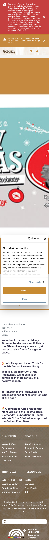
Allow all (24, 290)
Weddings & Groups (11, 492)
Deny (24, 299)
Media (28, 479)
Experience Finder (10, 488)
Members (29, 484)
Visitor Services (9, 456)
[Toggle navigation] (44, 51)
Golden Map (8, 448)
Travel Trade (31, 488)
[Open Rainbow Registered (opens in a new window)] (24, 533)
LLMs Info (6, 460)
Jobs (27, 492)
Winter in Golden (33, 456)
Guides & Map (9, 444)
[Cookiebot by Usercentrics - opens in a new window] (29, 239)
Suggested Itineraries (12, 479)
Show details (35, 282)
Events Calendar (10, 484)
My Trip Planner (9, 452)
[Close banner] (45, 239)
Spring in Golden (33, 444)
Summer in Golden (34, 448)
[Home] (9, 51)
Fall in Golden (31, 452)
